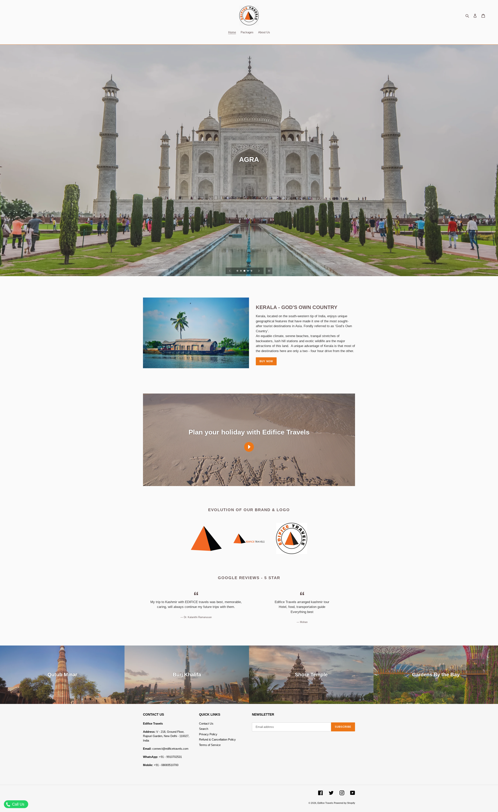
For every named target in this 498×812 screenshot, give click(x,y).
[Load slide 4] (248, 271)
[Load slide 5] (252, 271)
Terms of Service (210, 745)
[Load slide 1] (238, 271)
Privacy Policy (208, 734)
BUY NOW (266, 361)
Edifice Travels (325, 803)
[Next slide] (259, 271)
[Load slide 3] (245, 271)
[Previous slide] (230, 271)
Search (203, 728)
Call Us (17, 804)
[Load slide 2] (241, 271)
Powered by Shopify (344, 803)
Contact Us (206, 723)
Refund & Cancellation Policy (217, 739)
